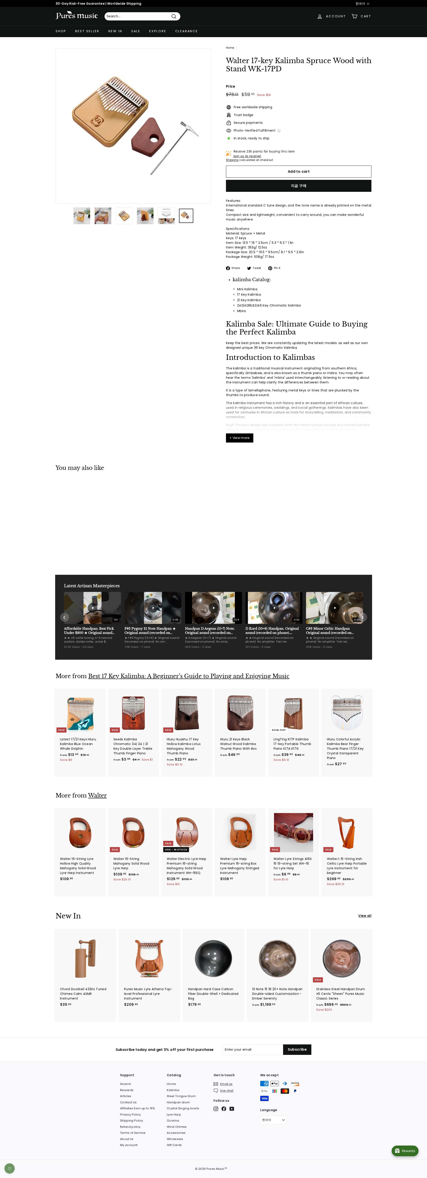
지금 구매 (298, 185)
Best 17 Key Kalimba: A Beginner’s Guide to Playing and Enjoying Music (188, 676)
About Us (127, 1139)
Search (125, 1084)
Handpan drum (178, 1102)
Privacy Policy (130, 1114)
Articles (125, 1096)
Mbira (241, 311)
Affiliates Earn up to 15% (137, 1108)
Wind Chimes (177, 1127)
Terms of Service (133, 1133)
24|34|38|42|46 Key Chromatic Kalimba (269, 305)
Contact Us (128, 1102)
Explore (157, 31)
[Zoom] (133, 125)
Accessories (176, 1133)
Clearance (186, 31)
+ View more (240, 438)
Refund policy (130, 1127)
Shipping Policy (131, 1120)
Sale (135, 31)
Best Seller (87, 31)
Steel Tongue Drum (181, 1096)
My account (129, 1145)
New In (115, 31)
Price (230, 86)
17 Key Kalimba (249, 294)
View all (364, 916)
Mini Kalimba (247, 289)
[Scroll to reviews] (298, 76)
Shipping (232, 160)
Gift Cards (174, 1145)
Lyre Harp (174, 1114)
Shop (61, 31)
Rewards (126, 1090)
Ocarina (173, 1120)
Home (230, 48)
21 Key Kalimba (249, 300)
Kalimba (173, 1090)
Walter (97, 795)
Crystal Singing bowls (183, 1108)
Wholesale (175, 1139)
